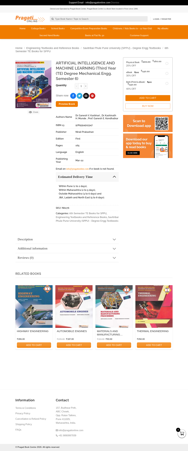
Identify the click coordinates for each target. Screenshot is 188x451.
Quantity (61, 85)
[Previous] (18, 325)
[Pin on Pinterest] (92, 96)
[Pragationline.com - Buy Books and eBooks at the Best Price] (30, 19)
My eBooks (163, 28)
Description (25, 239)
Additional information (32, 248)
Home (22, 28)
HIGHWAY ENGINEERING (32, 331)
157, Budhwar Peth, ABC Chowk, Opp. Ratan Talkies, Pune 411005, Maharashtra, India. (66, 415)
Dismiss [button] (115, 2)
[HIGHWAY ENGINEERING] (34, 307)
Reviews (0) (25, 257)
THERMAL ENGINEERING (153, 331)
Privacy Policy (22, 413)
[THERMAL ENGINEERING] (154, 307)
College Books (38, 28)
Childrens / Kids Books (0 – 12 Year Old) (132, 28)
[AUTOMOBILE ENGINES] (74, 307)
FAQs (18, 430)
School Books (58, 28)
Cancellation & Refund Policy (30, 419)
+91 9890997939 (67, 435)
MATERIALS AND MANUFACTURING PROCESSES (108, 333)
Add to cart (34, 345)
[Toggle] (114, 177)
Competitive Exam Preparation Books (88, 28)
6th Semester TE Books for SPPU (87, 213)
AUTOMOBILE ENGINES (72, 331)
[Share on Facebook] (73, 96)
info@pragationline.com (77, 169)
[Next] (169, 325)
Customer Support (139, 35)
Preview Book (67, 104)
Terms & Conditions (25, 408)
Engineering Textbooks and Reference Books (52, 48)
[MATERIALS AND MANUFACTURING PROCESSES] (114, 307)
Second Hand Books (49, 35)
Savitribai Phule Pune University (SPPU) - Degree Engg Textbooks (122, 48)
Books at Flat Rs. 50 (94, 35)
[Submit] (53, 19)
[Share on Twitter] (80, 96)
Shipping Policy (23, 424)
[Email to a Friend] (86, 96)
